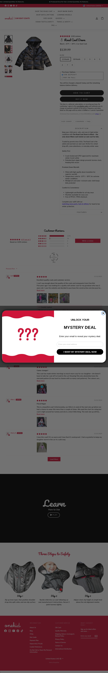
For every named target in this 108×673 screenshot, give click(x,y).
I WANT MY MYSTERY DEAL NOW (80, 352)
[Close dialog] (103, 313)
